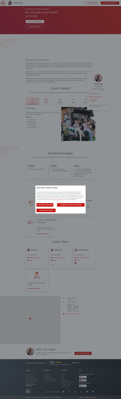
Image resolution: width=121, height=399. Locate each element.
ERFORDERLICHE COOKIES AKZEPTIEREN (70, 204)
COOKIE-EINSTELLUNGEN (46, 210)
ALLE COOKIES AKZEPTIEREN (44, 204)
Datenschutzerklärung (57, 199)
